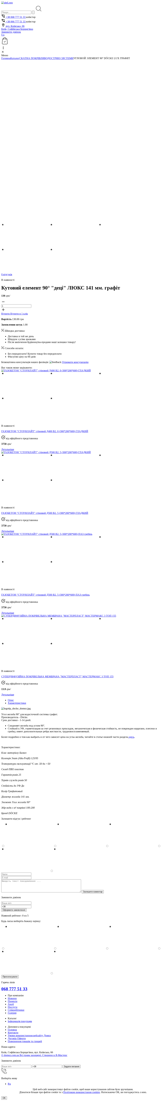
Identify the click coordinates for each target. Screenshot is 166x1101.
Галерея (12, 1012)
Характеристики (17, 703)
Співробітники (16, 1010)
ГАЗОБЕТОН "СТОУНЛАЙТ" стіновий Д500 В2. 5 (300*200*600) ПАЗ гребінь (45, 594)
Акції (11, 1004)
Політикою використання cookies (81, 1092)
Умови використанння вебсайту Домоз (29, 1035)
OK (4, 1098)
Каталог (14, 58)
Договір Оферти (17, 1038)
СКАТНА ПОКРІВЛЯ (31, 58)
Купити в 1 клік (19, 313)
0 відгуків (6, 274)
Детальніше (7, 449)
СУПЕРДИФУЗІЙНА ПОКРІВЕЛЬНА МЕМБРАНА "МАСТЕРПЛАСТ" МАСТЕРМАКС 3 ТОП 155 (57, 676)
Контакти (13, 1032)
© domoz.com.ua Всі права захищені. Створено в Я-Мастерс (34, 1055)
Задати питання (71, 1066)
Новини (12, 998)
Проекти (12, 1001)
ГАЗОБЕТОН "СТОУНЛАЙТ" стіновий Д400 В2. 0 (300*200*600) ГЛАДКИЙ (44, 431)
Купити (5, 313)
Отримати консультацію (75, 362)
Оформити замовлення (14, 910)
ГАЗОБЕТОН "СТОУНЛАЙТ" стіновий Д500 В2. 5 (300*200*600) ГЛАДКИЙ (44, 513)
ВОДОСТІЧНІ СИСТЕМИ (58, 58)
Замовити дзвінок (11, 32)
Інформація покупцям (20, 1021)
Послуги (12, 1007)
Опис (11, 700)
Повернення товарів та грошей (25, 1041)
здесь (131, 737)
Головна (5, 58)
